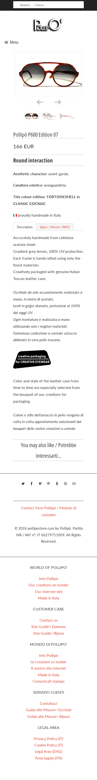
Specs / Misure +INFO (55, 227)
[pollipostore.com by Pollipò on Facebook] (31, 484)
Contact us (49, 620)
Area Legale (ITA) (48, 758)
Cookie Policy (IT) (48, 745)
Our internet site (48, 591)
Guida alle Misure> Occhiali (48, 709)
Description (24, 227)
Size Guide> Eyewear (48, 626)
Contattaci (48, 703)
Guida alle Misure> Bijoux (48, 716)
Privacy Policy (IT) (48, 738)
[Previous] (39, 102)
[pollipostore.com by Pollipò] (48, 25)
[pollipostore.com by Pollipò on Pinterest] (48, 484)
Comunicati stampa (48, 681)
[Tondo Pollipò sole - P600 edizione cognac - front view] (48, 74)
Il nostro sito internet (48, 668)
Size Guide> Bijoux (48, 633)
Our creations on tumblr (48, 585)
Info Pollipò (48, 578)
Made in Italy (48, 598)
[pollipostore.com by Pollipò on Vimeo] (40, 484)
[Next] (57, 102)
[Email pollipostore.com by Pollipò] (74, 484)
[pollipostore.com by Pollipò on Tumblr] (57, 484)
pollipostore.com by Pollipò (49, 528)
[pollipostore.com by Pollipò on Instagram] (65, 484)
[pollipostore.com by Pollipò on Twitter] (23, 484)
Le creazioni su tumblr (49, 661)
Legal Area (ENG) (48, 751)
